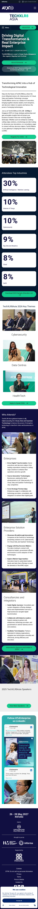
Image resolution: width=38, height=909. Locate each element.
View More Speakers (17, 706)
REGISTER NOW (17, 63)
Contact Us (19, 882)
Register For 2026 (17, 137)
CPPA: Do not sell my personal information (19, 871)
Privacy (19, 874)
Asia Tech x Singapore (28, 54)
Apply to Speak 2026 (17, 403)
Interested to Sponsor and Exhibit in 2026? (19, 648)
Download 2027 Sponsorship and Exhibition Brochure (19, 69)
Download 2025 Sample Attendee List (19, 293)
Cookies (19, 868)
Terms (19, 877)
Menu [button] (7, 28)
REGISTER (26, 27)
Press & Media (19, 879)
